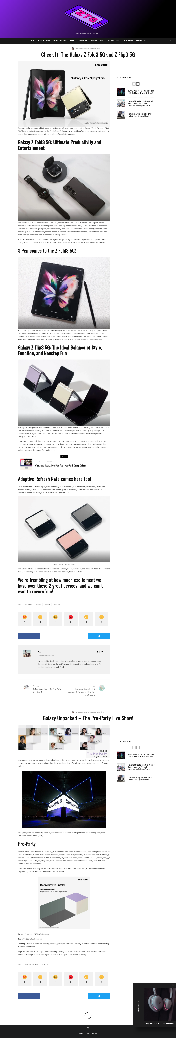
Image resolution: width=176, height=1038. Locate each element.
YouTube (83, 41)
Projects (112, 41)
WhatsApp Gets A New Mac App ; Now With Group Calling (60, 465)
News (85, 48)
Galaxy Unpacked (32, 965)
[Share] (29, 636)
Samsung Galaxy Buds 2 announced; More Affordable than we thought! (81, 690)
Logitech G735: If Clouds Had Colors (160, 1023)
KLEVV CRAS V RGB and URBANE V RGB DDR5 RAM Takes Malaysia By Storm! (141, 92)
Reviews (93, 41)
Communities (127, 41)
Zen (39, 652)
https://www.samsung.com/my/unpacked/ (56, 951)
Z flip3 (39, 605)
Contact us (92, 1033)
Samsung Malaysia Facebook (85, 943)
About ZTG (141, 41)
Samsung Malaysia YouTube (61, 943)
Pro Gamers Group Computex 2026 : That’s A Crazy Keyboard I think (140, 115)
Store (102, 41)
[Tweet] (99, 636)
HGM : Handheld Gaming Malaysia (52, 41)
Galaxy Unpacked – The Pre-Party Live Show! (47, 689)
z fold (48, 605)
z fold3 (57, 605)
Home (33, 41)
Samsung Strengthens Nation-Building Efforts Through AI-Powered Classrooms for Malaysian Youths (141, 103)
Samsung (29, 605)
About (82, 1033)
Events (73, 41)
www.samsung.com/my (39, 943)
